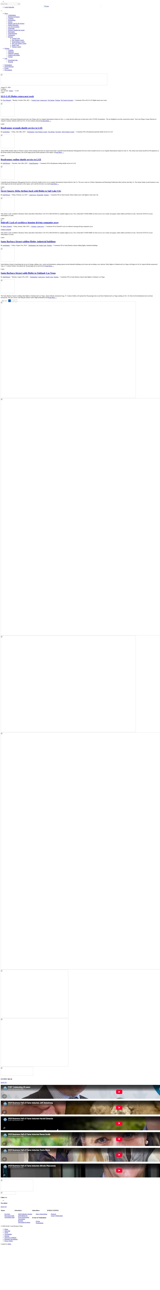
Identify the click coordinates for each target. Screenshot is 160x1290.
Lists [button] (5, 58)
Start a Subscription (41, 1214)
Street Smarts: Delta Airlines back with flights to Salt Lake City (31, 191)
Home (11, 91)
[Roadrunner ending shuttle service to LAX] (8, 179)
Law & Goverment (13, 27)
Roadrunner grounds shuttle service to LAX (21, 128)
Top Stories (51, 100)
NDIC (9, 1244)
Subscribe (11, 7)
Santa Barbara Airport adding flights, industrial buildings (28, 241)
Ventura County (16, 47)
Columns (10, 18)
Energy (10, 22)
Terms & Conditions (10, 1237)
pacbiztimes (6, 132)
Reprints (10, 62)
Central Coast (16, 38)
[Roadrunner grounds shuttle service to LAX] (8, 147)
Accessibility (8, 1234)
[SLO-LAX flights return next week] (8, 116)
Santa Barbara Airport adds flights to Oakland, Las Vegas (28, 273)
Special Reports (9, 66)
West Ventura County (68, 132)
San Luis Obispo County (19, 43)
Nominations (8, 65)
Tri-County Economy (67, 100)
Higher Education (13, 25)
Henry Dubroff (7, 226)
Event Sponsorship (23, 1217)
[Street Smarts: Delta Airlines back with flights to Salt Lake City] (8, 210)
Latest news (43, 100)
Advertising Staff (9, 1217)
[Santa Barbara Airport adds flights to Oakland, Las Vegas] (8, 293)
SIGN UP (4, 1082)
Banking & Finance (14, 17)
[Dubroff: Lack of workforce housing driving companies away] (6, 229)
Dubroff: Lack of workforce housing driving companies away (30, 222)
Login (6, 7)
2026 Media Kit (22, 1216)
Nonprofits (11, 28)
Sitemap (6, 1236)
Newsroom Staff (9, 1216)
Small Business (12, 33)
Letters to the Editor (14, 55)
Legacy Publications (57, 1216)
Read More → (47, 121)
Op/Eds (10, 57)
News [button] (6, 13)
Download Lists (13, 60)
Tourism (57, 100)
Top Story (58, 132)
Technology (11, 35)
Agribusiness (12, 15)
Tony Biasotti (7, 100)
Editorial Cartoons (13, 53)
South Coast (15, 45)
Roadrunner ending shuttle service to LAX (21, 159)
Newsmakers (8, 70)
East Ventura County (18, 40)
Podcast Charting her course (16, 30)
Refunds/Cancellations (11, 1239)
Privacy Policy (8, 1241)
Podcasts (53, 1214)
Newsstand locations (24, 1222)
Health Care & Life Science (16, 23)
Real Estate (11, 32)
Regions (10, 37)
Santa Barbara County (18, 42)
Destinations (11, 20)
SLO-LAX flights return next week (17, 96)
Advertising (21, 1219)
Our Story (7, 1214)
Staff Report (6, 163)
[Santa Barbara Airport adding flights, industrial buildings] (8, 261)
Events (6, 68)
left (37, 245)
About (6, 1232)
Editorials (11, 52)
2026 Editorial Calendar (25, 1214)
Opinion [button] (6, 48)
